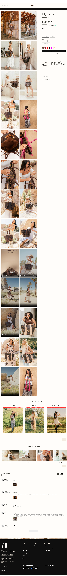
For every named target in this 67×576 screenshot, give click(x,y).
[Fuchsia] (52, 48)
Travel (10, 462)
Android (34, 568)
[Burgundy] (45, 48)
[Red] (47, 48)
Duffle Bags (62, 462)
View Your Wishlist (54, 57)
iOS (26, 568)
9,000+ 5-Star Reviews (5, 5)
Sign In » (3, 570)
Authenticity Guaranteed (45, 1)
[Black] (49, 48)
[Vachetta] (54, 48)
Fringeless (27, 462)
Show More (33, 531)
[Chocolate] (43, 48)
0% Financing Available (29, 1)
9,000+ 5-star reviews (15, 1)
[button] (54, 25)
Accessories (45, 462)
